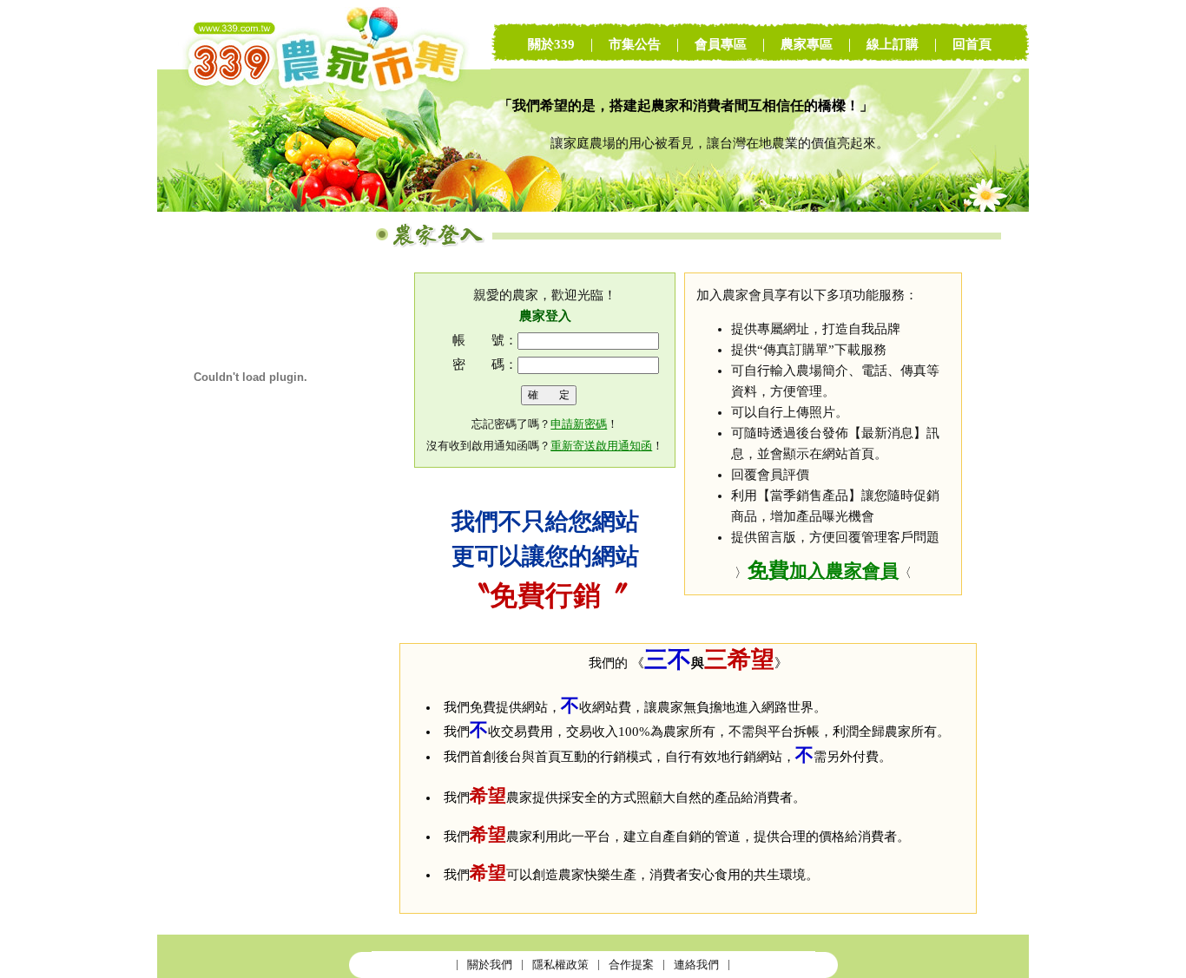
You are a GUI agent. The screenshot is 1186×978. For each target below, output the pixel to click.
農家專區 (807, 44)
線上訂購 (892, 44)
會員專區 (721, 44)
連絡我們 (696, 964)
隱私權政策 (560, 964)
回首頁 (972, 44)
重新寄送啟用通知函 (601, 445)
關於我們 (489, 964)
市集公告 (635, 44)
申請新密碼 (578, 423)
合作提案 (631, 964)
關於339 (551, 44)
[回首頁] (324, 207)
